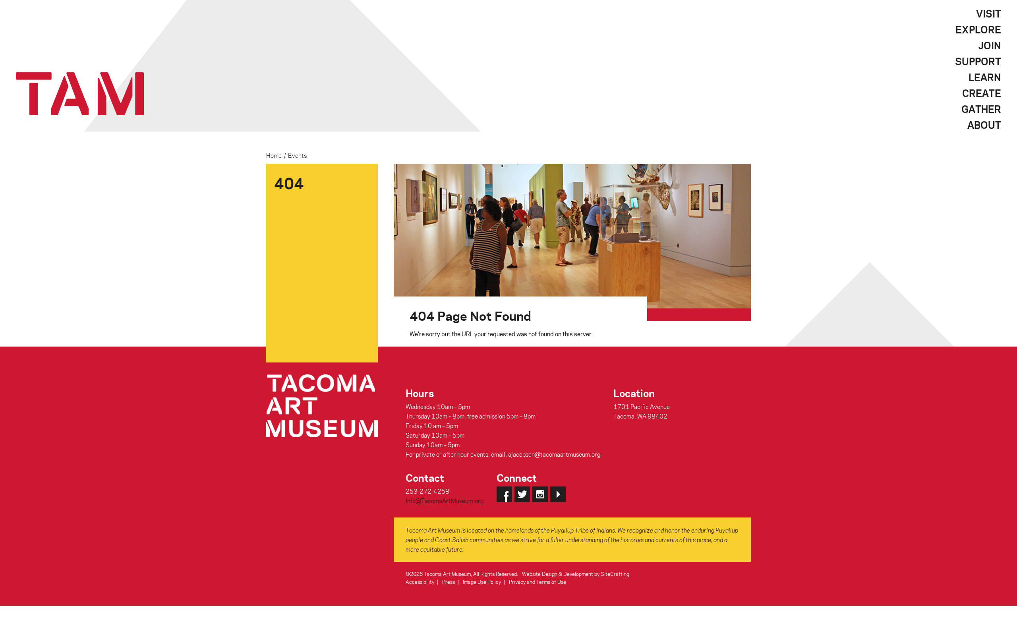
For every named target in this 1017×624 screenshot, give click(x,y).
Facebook (504, 494)
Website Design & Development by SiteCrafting (575, 573)
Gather (981, 109)
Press (448, 581)
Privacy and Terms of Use (537, 581)
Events (297, 155)
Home (274, 155)
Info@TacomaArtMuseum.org (444, 501)
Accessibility (420, 581)
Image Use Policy (482, 581)
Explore (978, 29)
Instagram (540, 494)
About (984, 124)
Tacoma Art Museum (80, 93)
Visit (988, 13)
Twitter (522, 494)
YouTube (558, 494)
